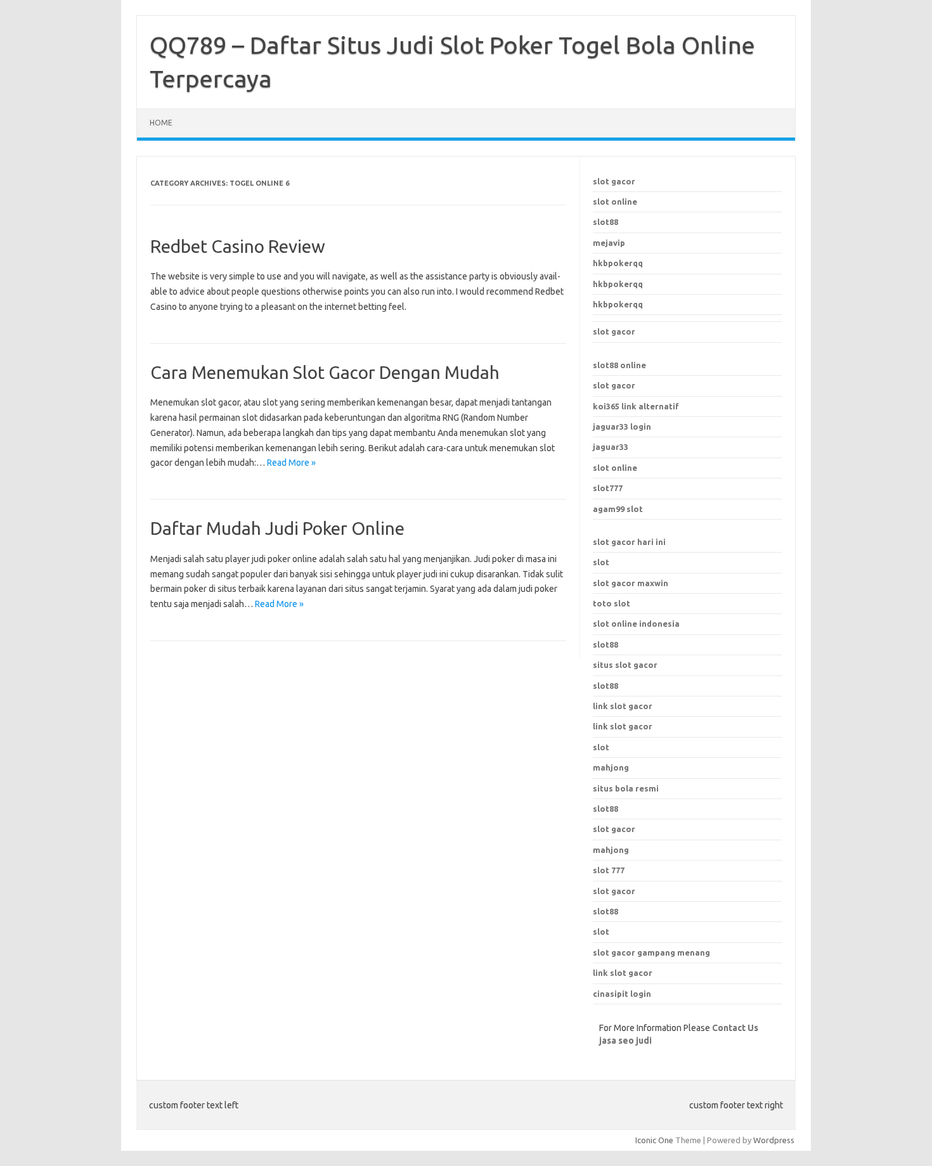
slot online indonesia (636, 623)
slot (601, 562)
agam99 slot (618, 508)
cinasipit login (622, 993)
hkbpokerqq (618, 263)
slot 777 (609, 870)
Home (161, 123)
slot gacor (614, 181)
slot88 (605, 221)
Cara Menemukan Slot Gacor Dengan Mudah (325, 372)
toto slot (611, 603)
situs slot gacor (625, 664)
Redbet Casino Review (237, 246)
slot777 (608, 488)
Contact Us (735, 1028)
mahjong (611, 849)
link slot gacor (622, 726)
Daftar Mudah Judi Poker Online (277, 528)
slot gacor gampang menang (651, 952)
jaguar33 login (622, 426)
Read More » (291, 463)
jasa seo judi (625, 1040)
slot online (615, 201)
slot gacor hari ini (629, 541)
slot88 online (619, 365)
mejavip (609, 242)
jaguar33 (610, 446)
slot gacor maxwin (630, 583)
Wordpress (773, 1140)
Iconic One (654, 1140)
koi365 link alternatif (636, 406)
